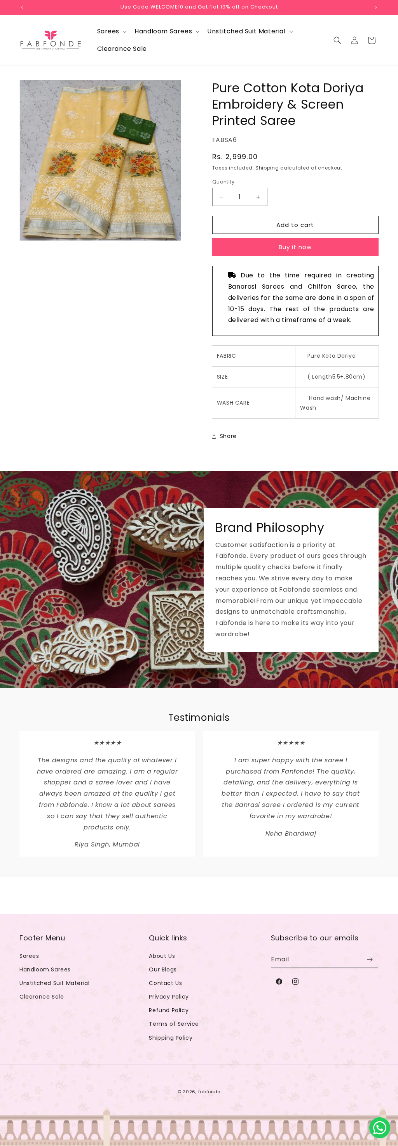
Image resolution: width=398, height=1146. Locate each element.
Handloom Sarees (45, 969)
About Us (162, 956)
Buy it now (295, 247)
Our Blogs (162, 969)
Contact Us (165, 983)
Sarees (29, 956)
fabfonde (209, 1092)
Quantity (223, 181)
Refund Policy (169, 1010)
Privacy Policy (169, 997)
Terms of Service (174, 1024)
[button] (111, 31)
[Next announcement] (375, 7)
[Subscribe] (369, 959)
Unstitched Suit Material (54, 983)
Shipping (267, 167)
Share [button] (228, 436)
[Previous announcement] (22, 7)
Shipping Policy (170, 1038)
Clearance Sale (41, 997)
